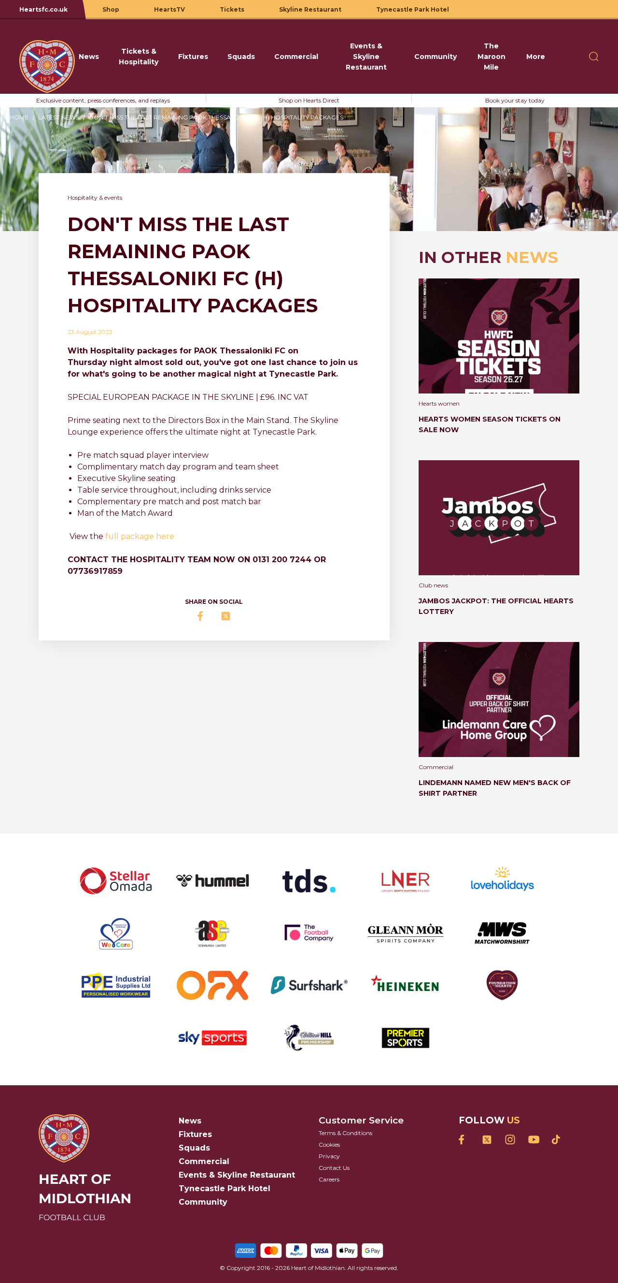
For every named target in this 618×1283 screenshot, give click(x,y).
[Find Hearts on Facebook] (463, 1140)
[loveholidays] (502, 880)
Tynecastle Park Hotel (224, 1188)
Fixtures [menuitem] (193, 56)
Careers (329, 1179)
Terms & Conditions (345, 1133)
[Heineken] (405, 985)
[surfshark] (309, 985)
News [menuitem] (89, 56)
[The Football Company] (309, 933)
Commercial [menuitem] (296, 56)
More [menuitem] (535, 56)
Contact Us (334, 1167)
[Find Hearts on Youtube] (533, 1140)
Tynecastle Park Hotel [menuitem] (412, 9)
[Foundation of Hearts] (502, 985)
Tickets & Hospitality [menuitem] (138, 56)
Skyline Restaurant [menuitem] (310, 9)
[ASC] (212, 933)
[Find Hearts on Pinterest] (556, 1139)
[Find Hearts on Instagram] (510, 1140)
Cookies (329, 1144)
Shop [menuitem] (110, 9)
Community (203, 1202)
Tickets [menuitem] (232, 9)
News (190, 1120)
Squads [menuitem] (241, 56)
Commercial (204, 1161)
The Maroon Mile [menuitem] (492, 57)
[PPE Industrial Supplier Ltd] (115, 985)
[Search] (594, 56)
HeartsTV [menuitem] (169, 9)
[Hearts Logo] (41, 56)
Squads (194, 1147)
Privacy (329, 1156)
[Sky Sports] (212, 1037)
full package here (139, 536)
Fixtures (195, 1134)
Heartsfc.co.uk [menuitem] (43, 9)
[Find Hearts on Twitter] (487, 1140)
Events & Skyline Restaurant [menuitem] (366, 57)
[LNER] (405, 880)
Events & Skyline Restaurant (237, 1175)
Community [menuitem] (435, 56)
